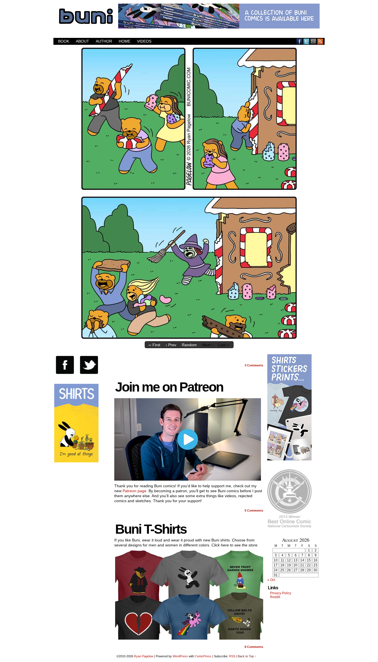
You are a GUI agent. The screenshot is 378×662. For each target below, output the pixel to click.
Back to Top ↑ (247, 656)
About (82, 41)
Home (124, 41)
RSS (320, 41)
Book (63, 41)
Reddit (275, 597)
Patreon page (134, 491)
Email (313, 41)
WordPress (180, 656)
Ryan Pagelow (143, 656)
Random (189, 345)
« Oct (271, 580)
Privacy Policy (280, 593)
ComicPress (203, 656)
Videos (144, 41)
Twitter (306, 41)
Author (104, 41)
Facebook (299, 41)
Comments (254, 365)
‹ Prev (171, 345)
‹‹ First (154, 345)
